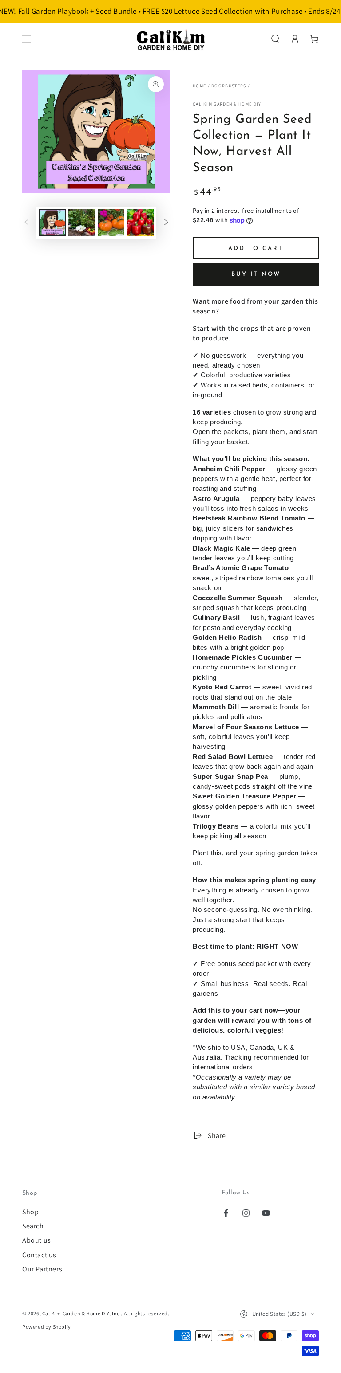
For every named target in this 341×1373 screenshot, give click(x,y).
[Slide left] (26, 223)
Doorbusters (228, 86)
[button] (275, 39)
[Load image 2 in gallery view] (81, 222)
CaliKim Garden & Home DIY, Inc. (81, 1313)
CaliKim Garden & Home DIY (227, 104)
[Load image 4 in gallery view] (140, 222)
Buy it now (256, 274)
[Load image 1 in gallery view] (52, 222)
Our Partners (42, 1269)
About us (36, 1240)
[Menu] (26, 39)
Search (33, 1226)
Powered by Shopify (46, 1326)
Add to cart (255, 248)
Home (199, 86)
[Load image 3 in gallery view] (111, 222)
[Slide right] (166, 223)
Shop (30, 1212)
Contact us (39, 1255)
